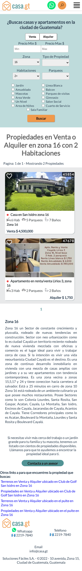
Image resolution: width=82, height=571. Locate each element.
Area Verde (22, 97)
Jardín (19, 85)
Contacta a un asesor (43, 463)
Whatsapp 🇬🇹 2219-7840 (22, 533)
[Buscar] (62, 5)
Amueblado (23, 89)
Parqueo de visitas (57, 93)
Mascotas (21, 93)
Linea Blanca (53, 85)
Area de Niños (24, 105)
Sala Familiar (39, 109)
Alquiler (48, 36)
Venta (32, 36)
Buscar (41, 118)
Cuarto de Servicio (57, 105)
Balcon (50, 89)
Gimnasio (51, 97)
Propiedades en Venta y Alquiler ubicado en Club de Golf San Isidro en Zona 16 (38, 493)
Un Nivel (21, 101)
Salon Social (53, 101)
